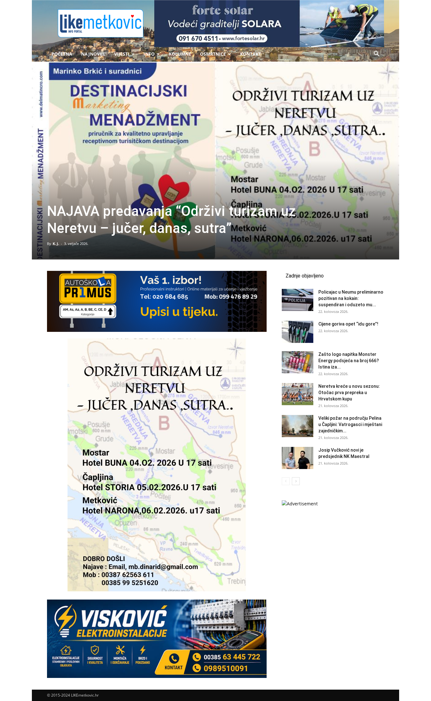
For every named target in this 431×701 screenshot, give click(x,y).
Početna (61, 54)
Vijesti (121, 54)
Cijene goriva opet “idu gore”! (348, 323)
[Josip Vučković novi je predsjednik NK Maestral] (297, 458)
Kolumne (180, 54)
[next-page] (296, 481)
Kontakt (250, 54)
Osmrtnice (213, 54)
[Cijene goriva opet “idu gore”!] (297, 332)
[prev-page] (286, 481)
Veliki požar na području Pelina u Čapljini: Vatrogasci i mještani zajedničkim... (350, 424)
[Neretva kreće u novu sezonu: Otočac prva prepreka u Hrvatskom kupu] (297, 394)
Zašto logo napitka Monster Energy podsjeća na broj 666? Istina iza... (348, 360)
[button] (376, 55)
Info (149, 54)
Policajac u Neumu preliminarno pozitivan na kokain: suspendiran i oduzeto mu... (350, 298)
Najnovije (93, 54)
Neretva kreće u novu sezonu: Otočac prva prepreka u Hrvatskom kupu (349, 392)
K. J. (56, 243)
